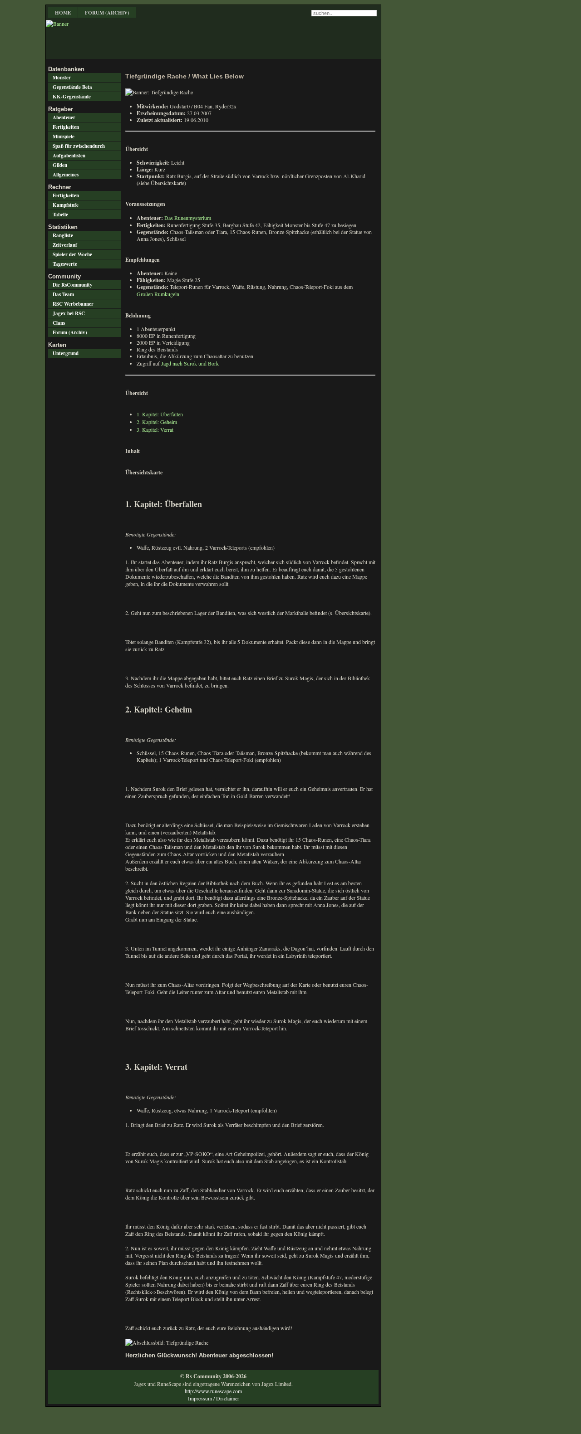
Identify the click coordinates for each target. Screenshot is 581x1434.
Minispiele (63, 136)
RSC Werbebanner (73, 303)
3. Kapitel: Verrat (155, 429)
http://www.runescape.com (213, 1391)
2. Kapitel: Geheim (157, 421)
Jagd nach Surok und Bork (190, 363)
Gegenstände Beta (72, 87)
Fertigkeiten (66, 127)
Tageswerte (65, 264)
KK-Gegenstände (72, 96)
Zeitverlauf (65, 245)
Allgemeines (66, 174)
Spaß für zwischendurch (79, 146)
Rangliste (63, 235)
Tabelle (60, 214)
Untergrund (66, 353)
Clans (59, 323)
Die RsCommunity (73, 284)
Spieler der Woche (72, 254)
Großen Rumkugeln (158, 294)
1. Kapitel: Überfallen (160, 414)
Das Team (63, 294)
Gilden (60, 165)
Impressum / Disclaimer (213, 1398)
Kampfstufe (66, 205)
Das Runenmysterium (187, 217)
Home (63, 12)
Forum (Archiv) (107, 12)
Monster (62, 77)
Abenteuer (64, 117)
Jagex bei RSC (69, 313)
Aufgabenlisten (69, 155)
